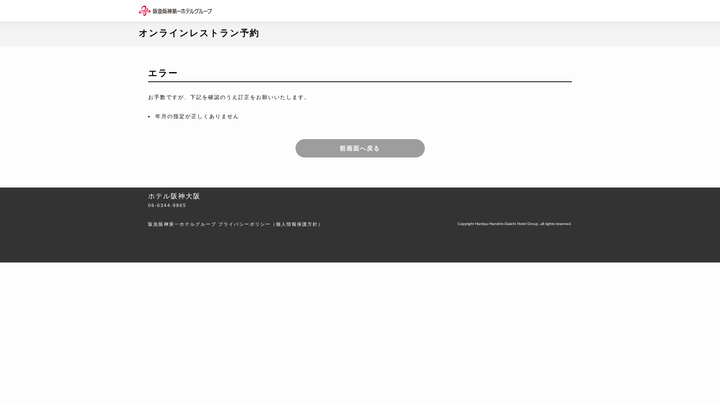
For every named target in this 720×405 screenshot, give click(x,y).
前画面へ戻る (360, 148)
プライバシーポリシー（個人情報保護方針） (270, 224)
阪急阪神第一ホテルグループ (182, 224)
